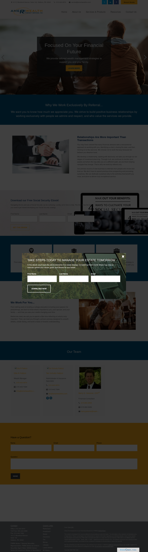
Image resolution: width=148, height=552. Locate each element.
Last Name (63, 274)
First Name (31, 274)
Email (93, 274)
